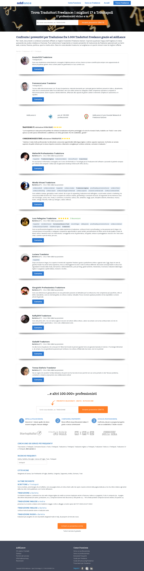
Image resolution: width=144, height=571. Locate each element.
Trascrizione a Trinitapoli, (26, 447)
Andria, (20, 459)
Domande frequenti (80, 556)
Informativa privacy (22, 558)
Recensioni (20, 561)
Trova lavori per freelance (82, 563)
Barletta (35, 156)
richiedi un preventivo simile (72, 526)
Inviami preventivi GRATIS (93, 409)
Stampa (18, 553)
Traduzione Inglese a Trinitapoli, (84, 447)
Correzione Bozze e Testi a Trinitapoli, (46, 447)
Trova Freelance (122, 3)
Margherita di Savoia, (24, 473)
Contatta (38, 69)
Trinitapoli (53, 459)
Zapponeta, (64, 473)
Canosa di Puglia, (40, 459)
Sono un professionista (81, 553)
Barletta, (25, 459)
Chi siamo (19, 551)
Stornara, (76, 473)
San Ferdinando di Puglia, (39, 473)
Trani (80, 473)
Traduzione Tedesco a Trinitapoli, (106, 447)
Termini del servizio (22, 556)
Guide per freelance (80, 558)
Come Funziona (74, 3)
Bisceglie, (31, 459)
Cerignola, (57, 473)
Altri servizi (30, 449)
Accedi (107, 3)
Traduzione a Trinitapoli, (66, 447)
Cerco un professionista (81, 551)
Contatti (26, 551)
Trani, (48, 459)
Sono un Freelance (92, 3)
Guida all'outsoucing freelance (83, 561)
